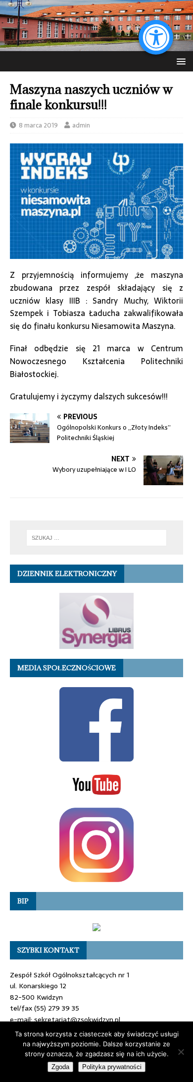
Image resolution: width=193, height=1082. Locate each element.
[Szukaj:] (97, 537)
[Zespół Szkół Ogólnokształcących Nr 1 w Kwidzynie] (96, 45)
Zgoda (60, 1067)
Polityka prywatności (112, 1067)
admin (81, 125)
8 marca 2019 (38, 125)
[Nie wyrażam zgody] (181, 1052)
